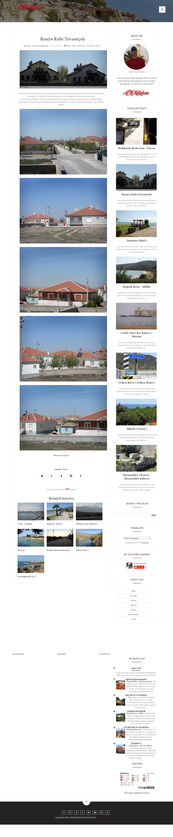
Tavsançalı (90, 46)
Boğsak (133, 610)
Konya (68, 46)
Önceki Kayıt (104, 654)
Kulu (74, 46)
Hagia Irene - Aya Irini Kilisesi (140, 745)
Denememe (136, 670)
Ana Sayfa (61, 654)
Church (133, 619)
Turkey (97, 46)
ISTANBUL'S (136, 743)
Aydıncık (133, 600)
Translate (144, 542)
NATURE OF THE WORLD (136, 695)
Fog (130, 697)
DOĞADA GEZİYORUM (136, 711)
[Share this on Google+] (51, 476)
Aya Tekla (133, 596)
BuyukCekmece (133, 614)
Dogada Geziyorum (103, 817)
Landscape (81, 46)
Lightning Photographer (136, 679)
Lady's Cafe (136, 668)
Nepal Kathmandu (134, 729)
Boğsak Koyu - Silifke (135, 713)
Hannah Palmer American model (139, 681)
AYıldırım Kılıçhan (61, 455)
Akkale (133, 591)
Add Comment (57, 46)
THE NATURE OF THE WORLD (136, 727)
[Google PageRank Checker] (137, 793)
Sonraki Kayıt (18, 654)
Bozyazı (133, 605)
